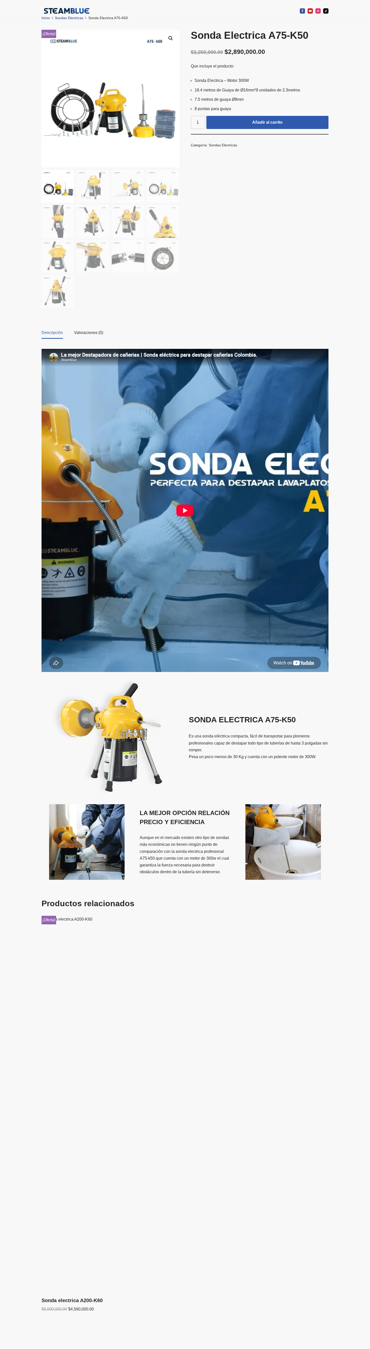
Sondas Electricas (223, 145)
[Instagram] (318, 11)
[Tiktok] (325, 11)
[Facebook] (302, 11)
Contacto (282, 11)
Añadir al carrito (267, 122)
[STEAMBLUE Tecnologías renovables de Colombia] (67, 11)
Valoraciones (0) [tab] (88, 332)
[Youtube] (310, 11)
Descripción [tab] (52, 332)
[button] (217, 11)
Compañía (147, 11)
